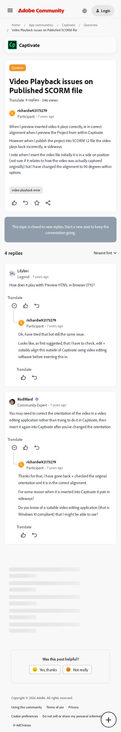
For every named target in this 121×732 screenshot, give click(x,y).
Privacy (73, 707)
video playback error (26, 190)
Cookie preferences (24, 716)
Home (16, 25)
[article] (60, 289)
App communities (41, 25)
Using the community (26, 707)
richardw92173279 (32, 110)
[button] (10, 12)
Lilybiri (22, 270)
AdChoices (23, 725)
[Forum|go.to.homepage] (41, 10)
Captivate (68, 25)
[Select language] (84, 10)
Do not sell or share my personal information (74, 716)
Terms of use (55, 707)
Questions (91, 25)
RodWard (25, 399)
